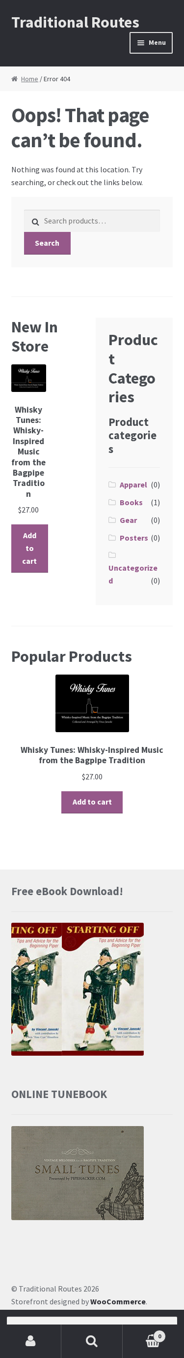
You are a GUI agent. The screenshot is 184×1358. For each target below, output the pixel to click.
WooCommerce (118, 1301)
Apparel (133, 484)
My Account (30, 1341)
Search (47, 243)
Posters (134, 538)
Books (131, 502)
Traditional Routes (75, 22)
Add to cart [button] (29, 548)
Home (29, 78)
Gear (128, 520)
